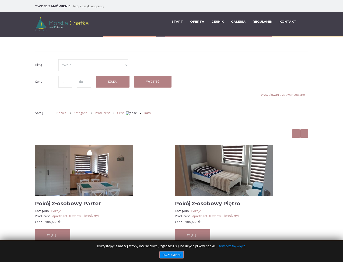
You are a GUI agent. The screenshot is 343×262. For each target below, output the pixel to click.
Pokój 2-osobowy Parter (68, 203)
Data (147, 113)
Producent (102, 113)
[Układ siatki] (304, 133)
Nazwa (61, 113)
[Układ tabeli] (296, 133)
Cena (121, 113)
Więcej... (52, 235)
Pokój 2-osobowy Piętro (207, 203)
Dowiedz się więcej (231, 246)
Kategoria (81, 113)
